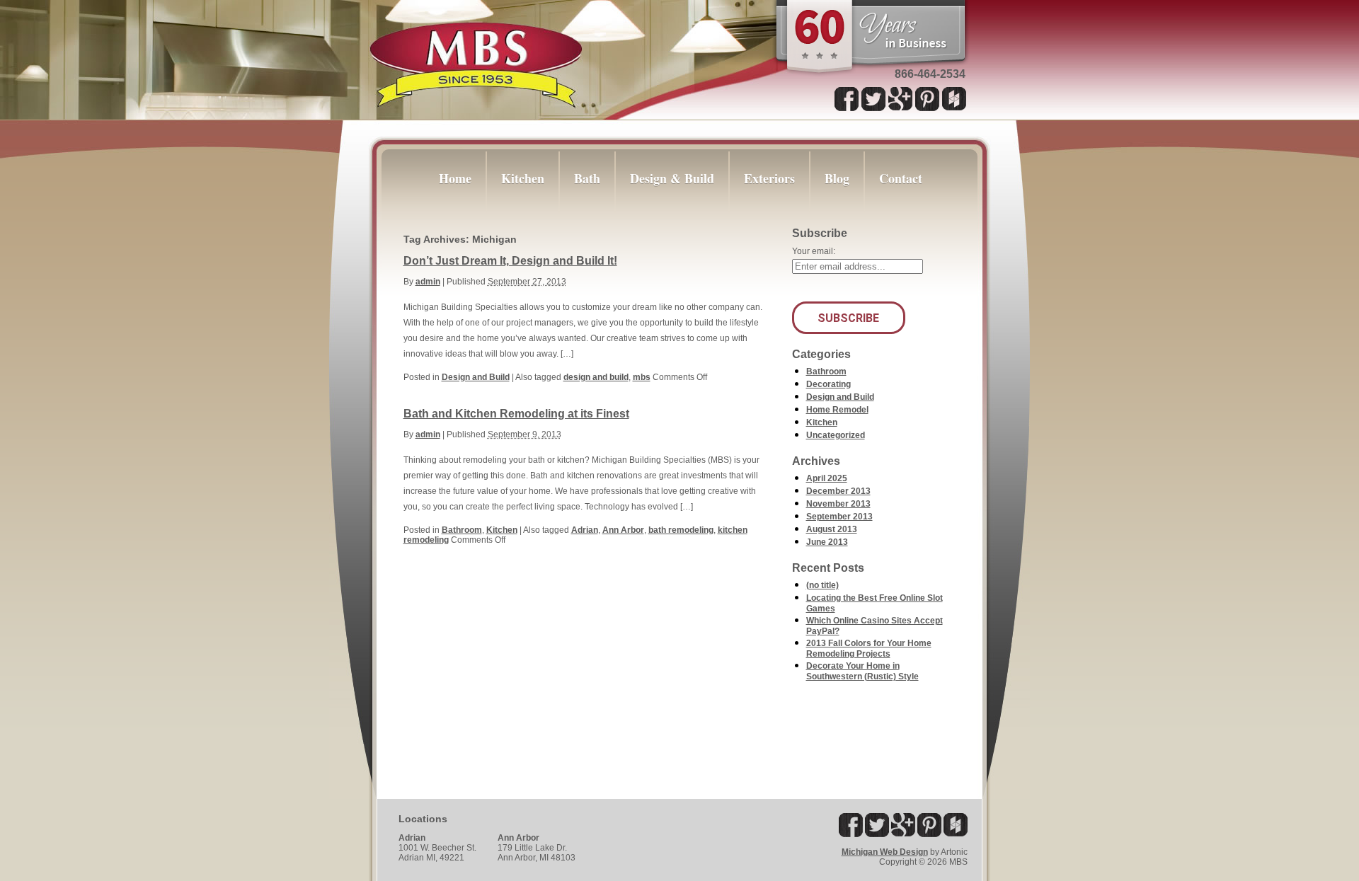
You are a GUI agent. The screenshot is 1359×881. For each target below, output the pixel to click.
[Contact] (907, 209)
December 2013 (838, 491)
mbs (641, 377)
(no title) (822, 585)
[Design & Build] (672, 209)
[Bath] (587, 209)
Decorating (828, 384)
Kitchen (501, 530)
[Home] (448, 209)
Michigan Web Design (885, 852)
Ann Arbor (623, 530)
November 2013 (838, 504)
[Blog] (837, 209)
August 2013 (831, 529)
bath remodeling (680, 530)
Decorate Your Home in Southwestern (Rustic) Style (862, 671)
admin (427, 282)
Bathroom (462, 530)
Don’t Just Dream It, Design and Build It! (510, 261)
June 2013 (827, 542)
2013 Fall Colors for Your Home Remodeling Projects (868, 648)
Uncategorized (835, 435)
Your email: (813, 251)
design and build (596, 377)
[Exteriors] (769, 209)
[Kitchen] (522, 209)
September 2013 (839, 517)
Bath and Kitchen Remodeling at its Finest (516, 414)
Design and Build (476, 377)
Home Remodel (837, 410)
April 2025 (826, 478)
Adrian (584, 530)
